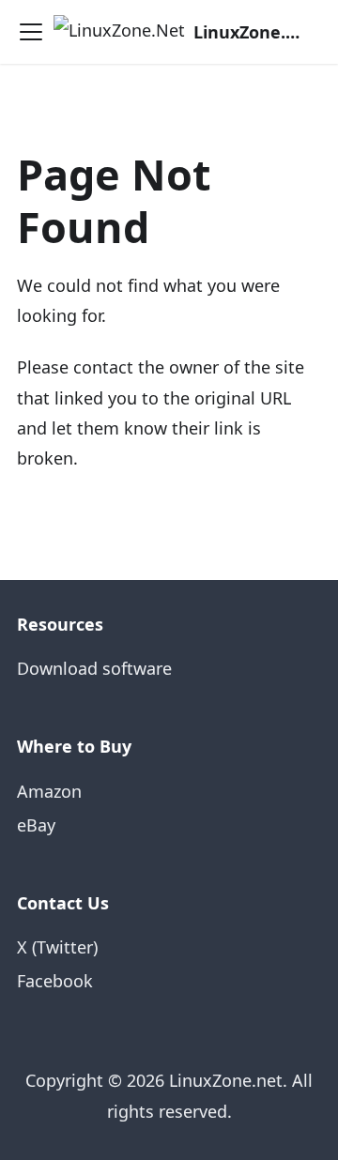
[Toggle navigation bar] (31, 32)
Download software (94, 668)
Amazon (49, 791)
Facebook (55, 980)
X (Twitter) (57, 947)
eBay (36, 825)
